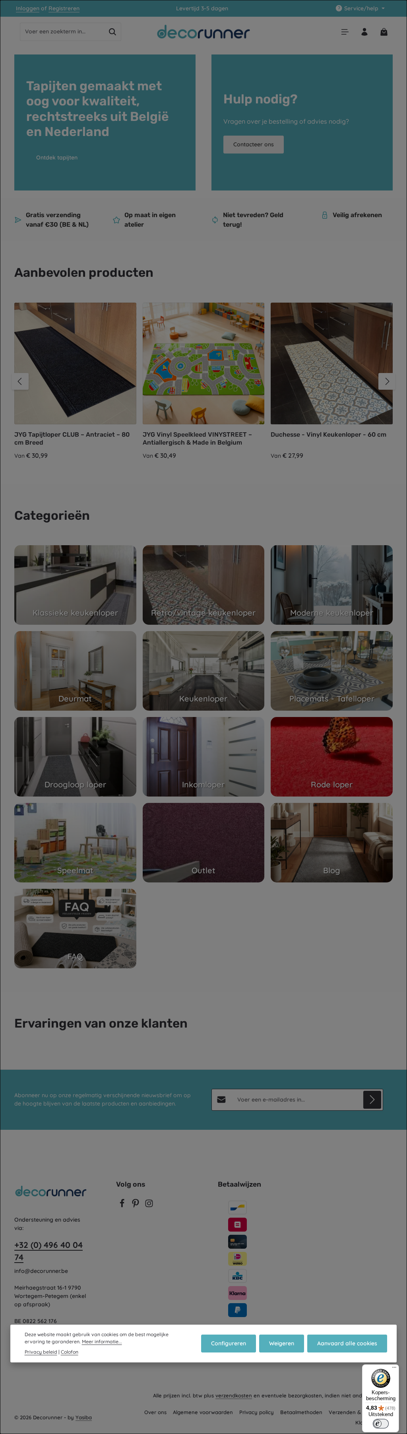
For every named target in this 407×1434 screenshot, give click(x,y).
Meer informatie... (102, 1342)
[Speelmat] (75, 842)
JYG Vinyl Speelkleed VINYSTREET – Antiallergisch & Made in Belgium (197, 438)
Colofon (69, 1352)
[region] (203, 381)
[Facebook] (123, 1205)
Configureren (228, 1343)
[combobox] (62, 32)
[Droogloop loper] (75, 757)
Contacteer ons (253, 144)
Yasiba (84, 1417)
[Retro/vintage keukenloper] (204, 585)
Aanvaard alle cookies (347, 1343)
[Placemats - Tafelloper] (332, 671)
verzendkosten (233, 1395)
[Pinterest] (136, 1205)
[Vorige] (20, 381)
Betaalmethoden (301, 1412)
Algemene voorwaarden (203, 1412)
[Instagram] (149, 1205)
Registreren (63, 8)
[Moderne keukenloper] (332, 585)
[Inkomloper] (204, 757)
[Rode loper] (332, 757)
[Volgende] (386, 381)
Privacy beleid (41, 1352)
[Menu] (345, 32)
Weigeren (281, 1343)
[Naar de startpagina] (204, 32)
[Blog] (332, 842)
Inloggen (27, 8)
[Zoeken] (112, 32)
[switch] (381, 1423)
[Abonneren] (372, 1100)
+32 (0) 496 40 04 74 (48, 1251)
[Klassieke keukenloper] (75, 585)
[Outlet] (204, 842)
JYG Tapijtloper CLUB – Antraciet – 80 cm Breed (72, 438)
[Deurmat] (75, 671)
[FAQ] (75, 928)
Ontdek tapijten (57, 157)
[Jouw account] (364, 32)
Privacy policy (256, 1412)
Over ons (155, 1412)
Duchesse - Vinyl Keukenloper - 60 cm (328, 434)
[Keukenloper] (204, 671)
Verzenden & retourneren (361, 1412)
